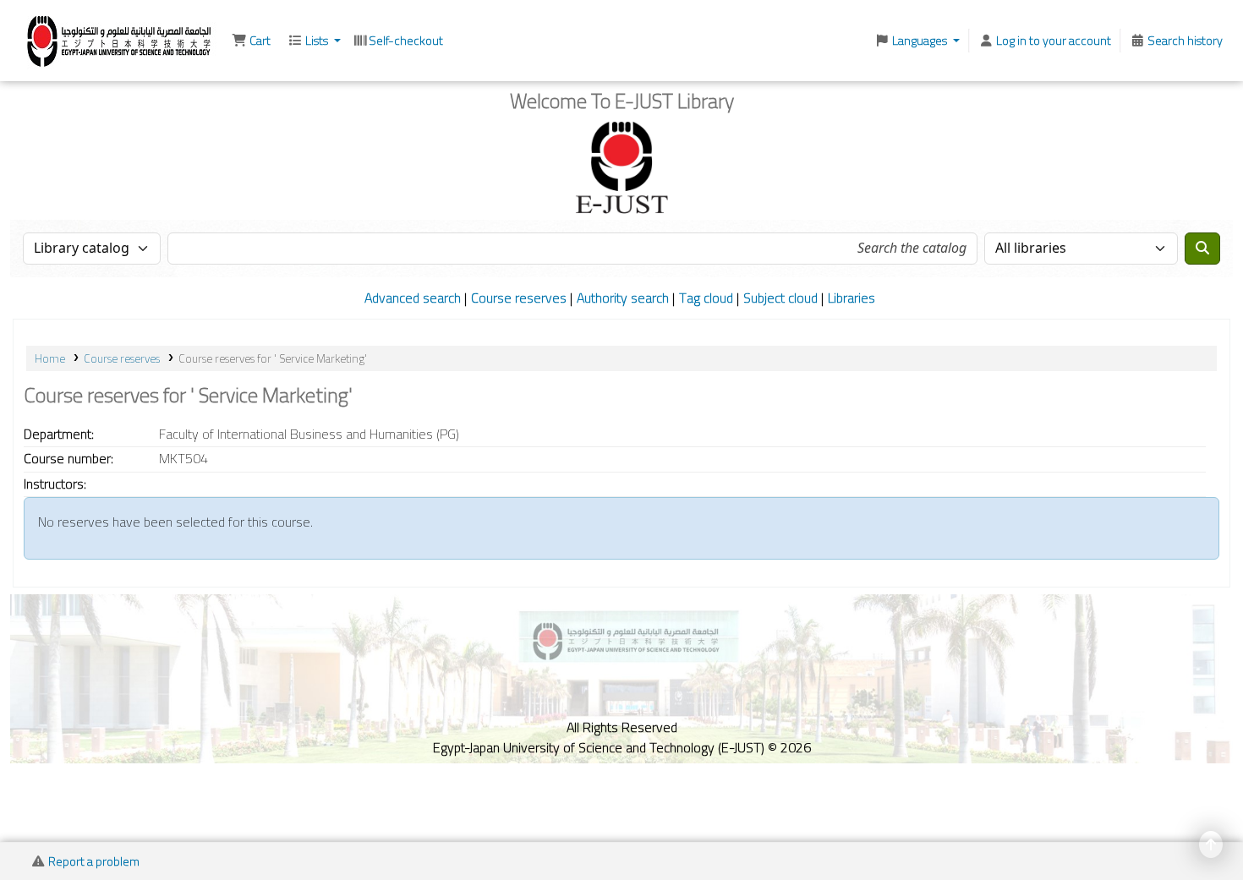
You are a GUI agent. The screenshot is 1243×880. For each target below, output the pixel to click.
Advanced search (412, 297)
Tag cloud (706, 297)
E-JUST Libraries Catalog (56, 39)
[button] (251, 41)
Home (50, 358)
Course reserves (519, 297)
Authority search (623, 297)
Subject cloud (780, 297)
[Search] (1202, 248)
